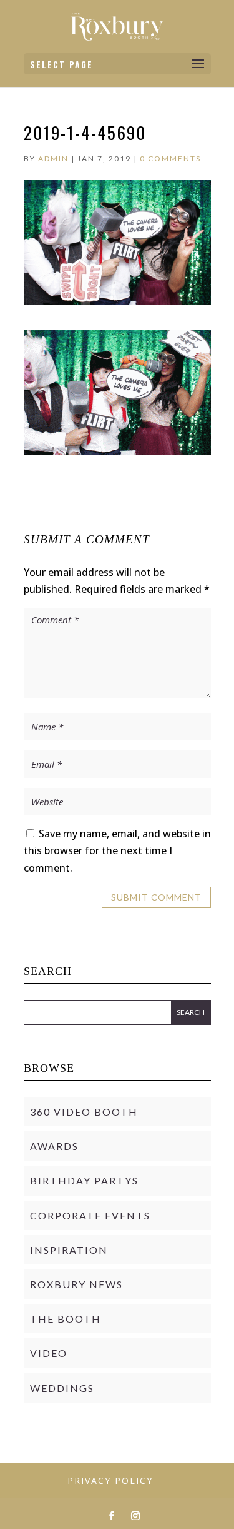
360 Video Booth (84, 1112)
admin (53, 158)
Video (48, 1353)
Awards (54, 1146)
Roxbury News (76, 1284)
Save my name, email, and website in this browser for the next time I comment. (117, 850)
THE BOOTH (65, 1319)
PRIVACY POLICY (110, 1480)
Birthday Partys (84, 1180)
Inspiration (69, 1250)
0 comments (170, 158)
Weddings (62, 1388)
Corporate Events (90, 1215)
